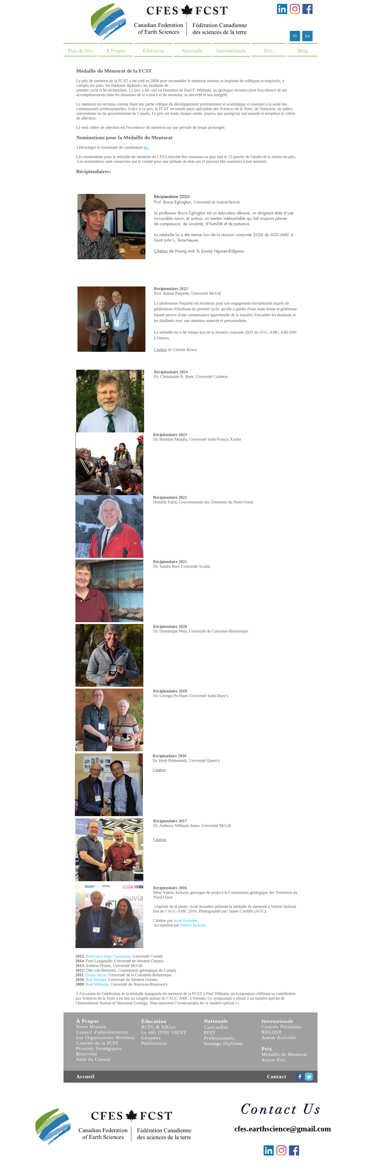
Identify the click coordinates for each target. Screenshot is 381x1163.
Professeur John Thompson (108, 956)
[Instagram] (295, 9)
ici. (146, 147)
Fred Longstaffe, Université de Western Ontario (125, 961)
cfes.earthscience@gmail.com (282, 1128)
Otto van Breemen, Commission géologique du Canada (131, 970)
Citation (161, 251)
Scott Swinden (185, 920)
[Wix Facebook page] (300, 1077)
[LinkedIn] (282, 9)
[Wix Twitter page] (309, 1077)
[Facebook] (307, 9)
